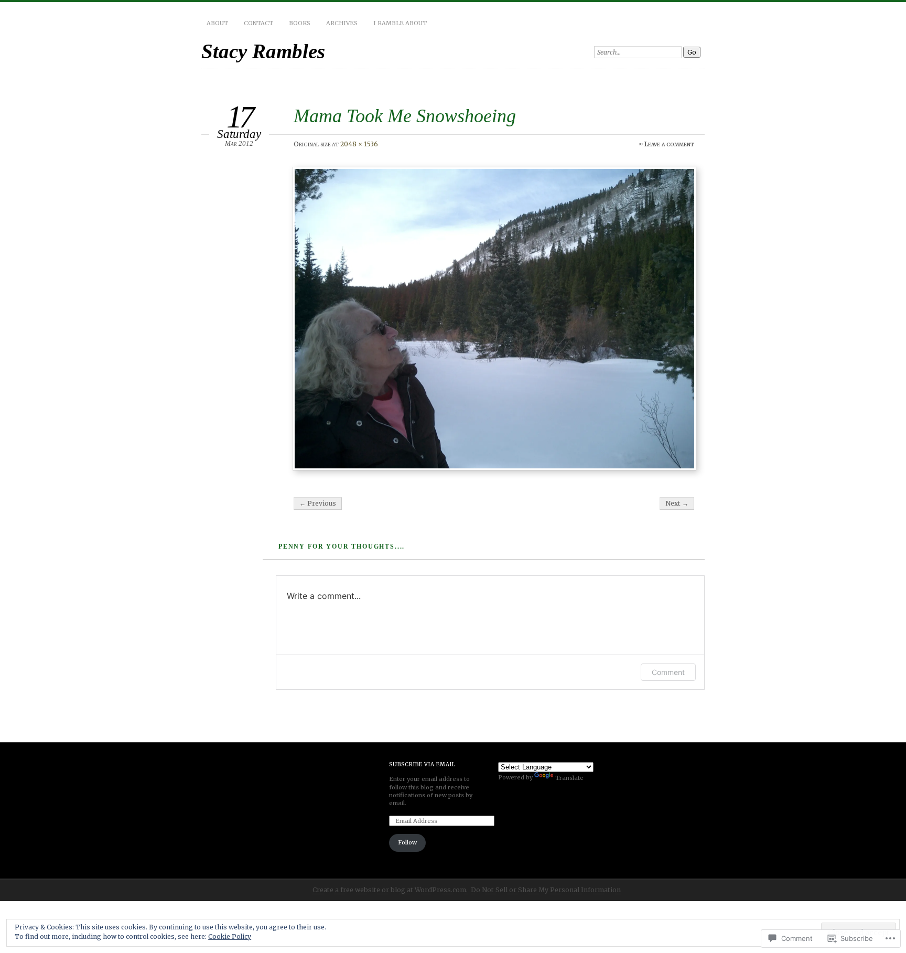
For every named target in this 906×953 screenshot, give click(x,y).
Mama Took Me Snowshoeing (405, 115)
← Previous (317, 503)
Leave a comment (669, 144)
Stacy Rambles (263, 51)
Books (299, 23)
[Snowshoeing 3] (494, 319)
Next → (676, 503)
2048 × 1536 (359, 144)
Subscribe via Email (422, 764)
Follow (407, 842)
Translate (569, 777)
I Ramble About (400, 23)
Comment (668, 672)
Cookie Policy (229, 936)
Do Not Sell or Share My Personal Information (546, 890)
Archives (342, 23)
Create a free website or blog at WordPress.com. (390, 890)
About (217, 23)
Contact (258, 23)
